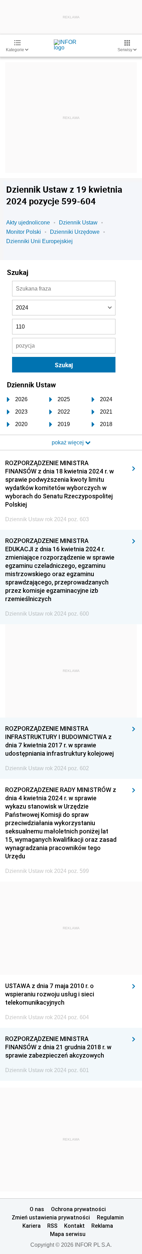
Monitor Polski (23, 232)
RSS (52, 1225)
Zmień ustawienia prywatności (51, 1217)
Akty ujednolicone (28, 222)
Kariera (31, 1225)
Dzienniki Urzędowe (75, 232)
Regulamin (110, 1217)
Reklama (102, 1225)
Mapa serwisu (67, 1233)
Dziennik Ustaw (78, 222)
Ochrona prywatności (78, 1209)
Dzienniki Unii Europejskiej (39, 241)
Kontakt (74, 1225)
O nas (37, 1209)
